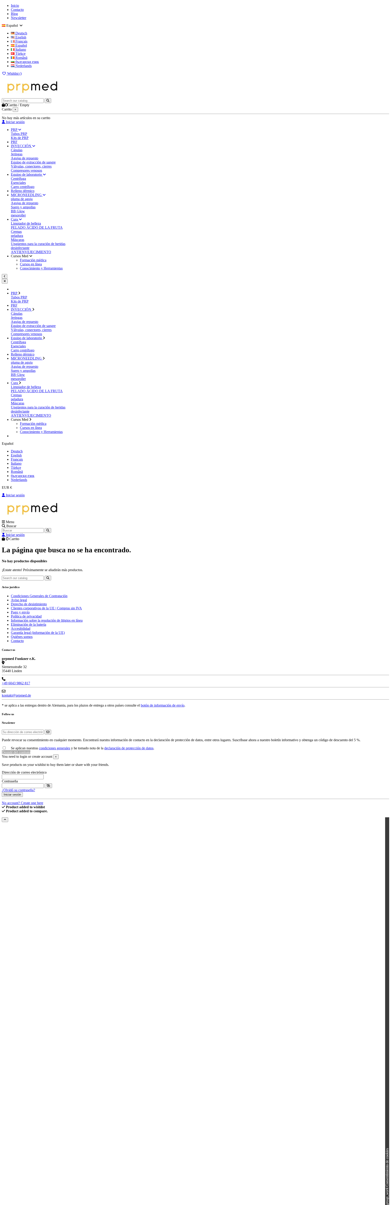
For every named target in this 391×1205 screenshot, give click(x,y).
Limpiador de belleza (26, 223)
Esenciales (18, 183)
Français (20, 41)
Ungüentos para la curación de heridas (38, 244)
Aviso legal (19, 600)
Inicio (15, 5)
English (20, 37)
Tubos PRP (19, 134)
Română (20, 58)
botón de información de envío (162, 705)
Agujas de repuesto (24, 158)
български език (26, 62)
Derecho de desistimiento (29, 604)
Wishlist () (14, 73)
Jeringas (16, 154)
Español (20, 45)
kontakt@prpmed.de (16, 695)
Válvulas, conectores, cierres (31, 166)
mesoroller (18, 215)
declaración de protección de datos (128, 748)
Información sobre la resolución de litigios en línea (47, 620)
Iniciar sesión (15, 495)
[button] (21, 256)
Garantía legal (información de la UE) (38, 633)
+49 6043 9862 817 (16, 683)
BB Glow (18, 211)
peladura (17, 236)
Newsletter (18, 18)
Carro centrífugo (22, 187)
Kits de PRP (20, 138)
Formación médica (33, 260)
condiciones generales (54, 748)
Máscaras (17, 240)
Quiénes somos (22, 637)
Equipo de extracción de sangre (33, 162)
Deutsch (20, 33)
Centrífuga (18, 178)
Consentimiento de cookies (387, 1176)
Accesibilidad (20, 628)
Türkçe (20, 53)
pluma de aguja (22, 199)
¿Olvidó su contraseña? (18, 790)
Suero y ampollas (23, 207)
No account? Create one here (22, 803)
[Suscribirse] (48, 732)
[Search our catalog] (48, 100)
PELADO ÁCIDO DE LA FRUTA (37, 227)
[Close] (5, 281)
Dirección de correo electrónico (24, 772)
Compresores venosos (26, 170)
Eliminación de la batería (28, 624)
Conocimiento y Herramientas (41, 268)
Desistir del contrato (16, 752)
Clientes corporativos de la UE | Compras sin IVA (46, 608)
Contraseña (10, 781)
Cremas (16, 231)
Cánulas (16, 150)
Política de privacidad (26, 616)
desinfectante (20, 248)
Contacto (17, 10)
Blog (14, 14)
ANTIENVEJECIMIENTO (31, 252)
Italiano (20, 49)
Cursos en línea (31, 264)
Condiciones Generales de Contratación (39, 596)
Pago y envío (20, 612)
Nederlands (23, 66)
